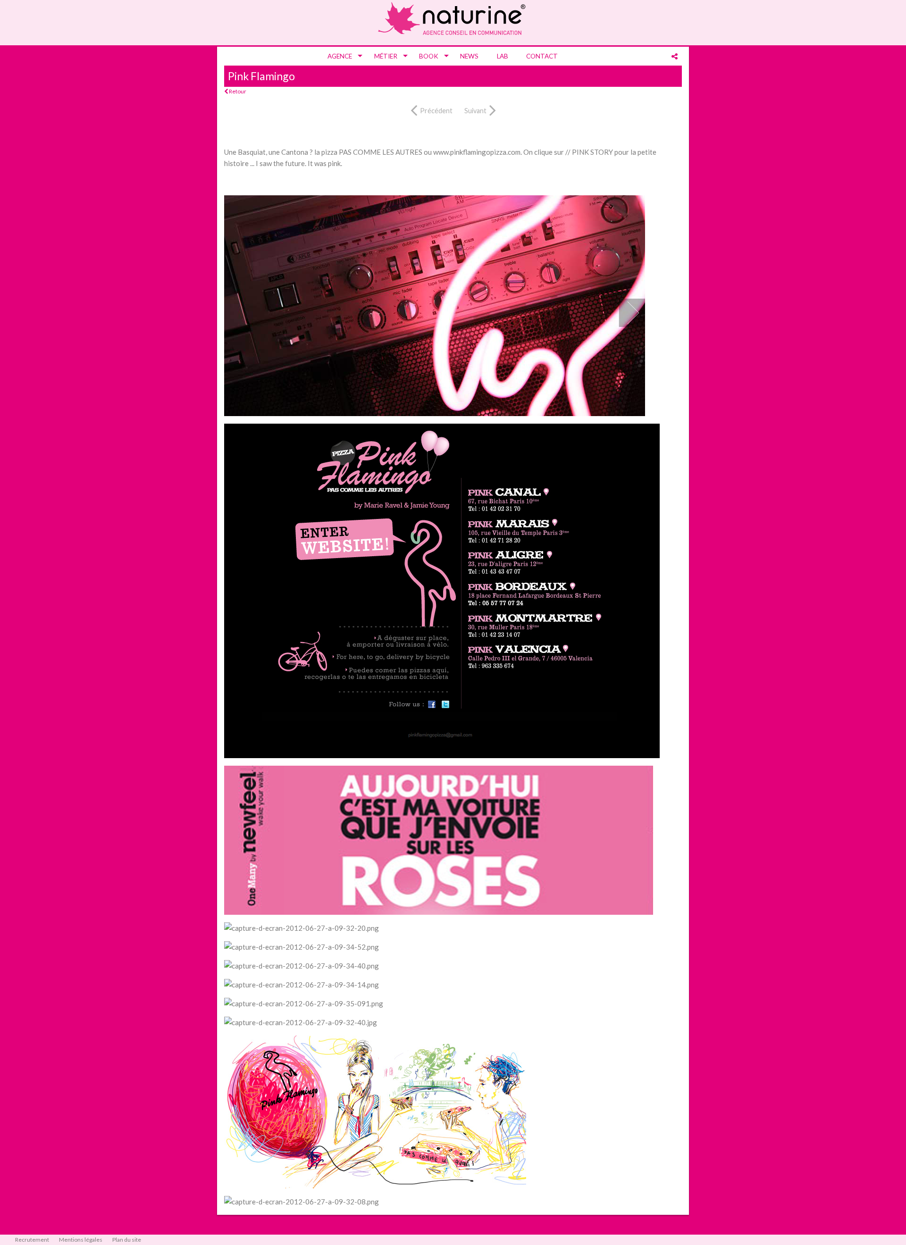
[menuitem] (342, 56)
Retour (237, 91)
